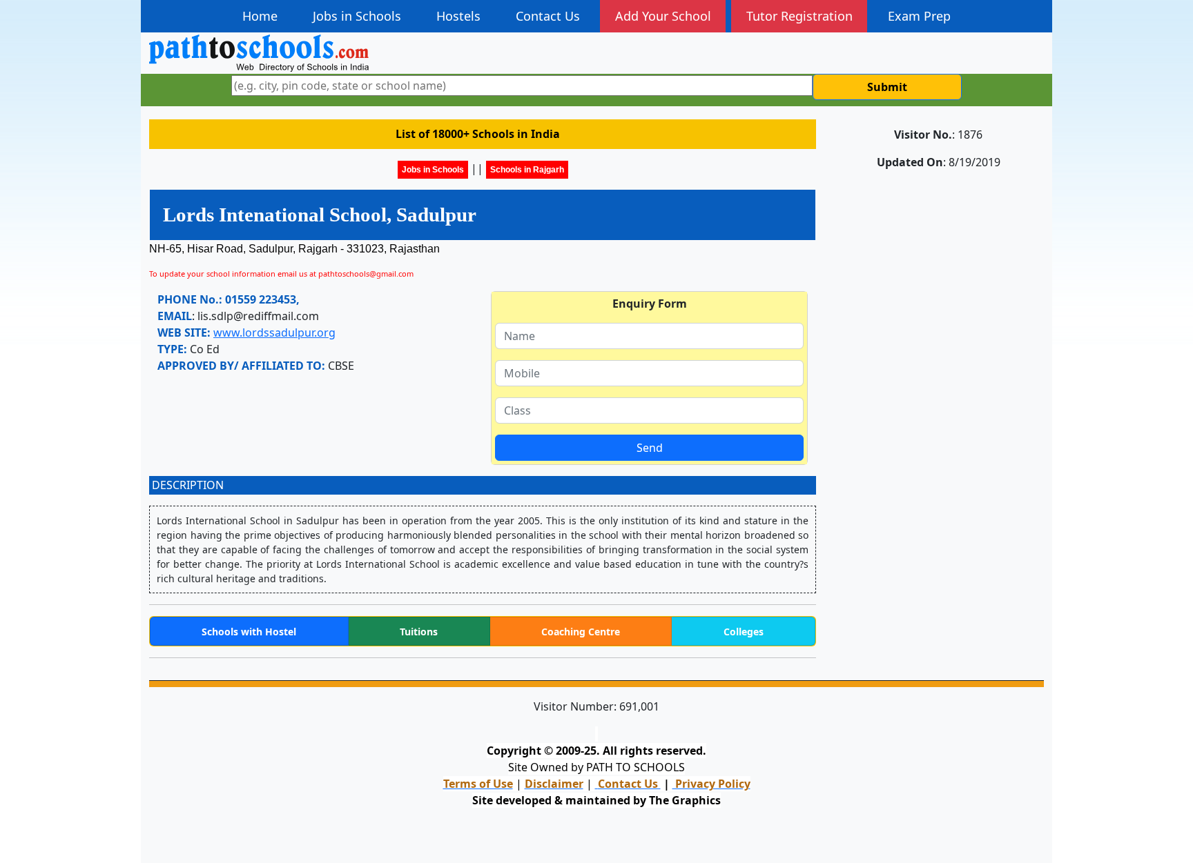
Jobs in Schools (357, 16)
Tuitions (419, 631)
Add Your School (663, 16)
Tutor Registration (799, 16)
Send (650, 447)
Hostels (458, 16)
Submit (887, 87)
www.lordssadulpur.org (274, 332)
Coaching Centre (580, 631)
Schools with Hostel (249, 631)
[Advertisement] (938, 267)
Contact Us (548, 16)
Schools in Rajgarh (527, 170)
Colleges (744, 631)
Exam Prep (919, 16)
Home (260, 16)
